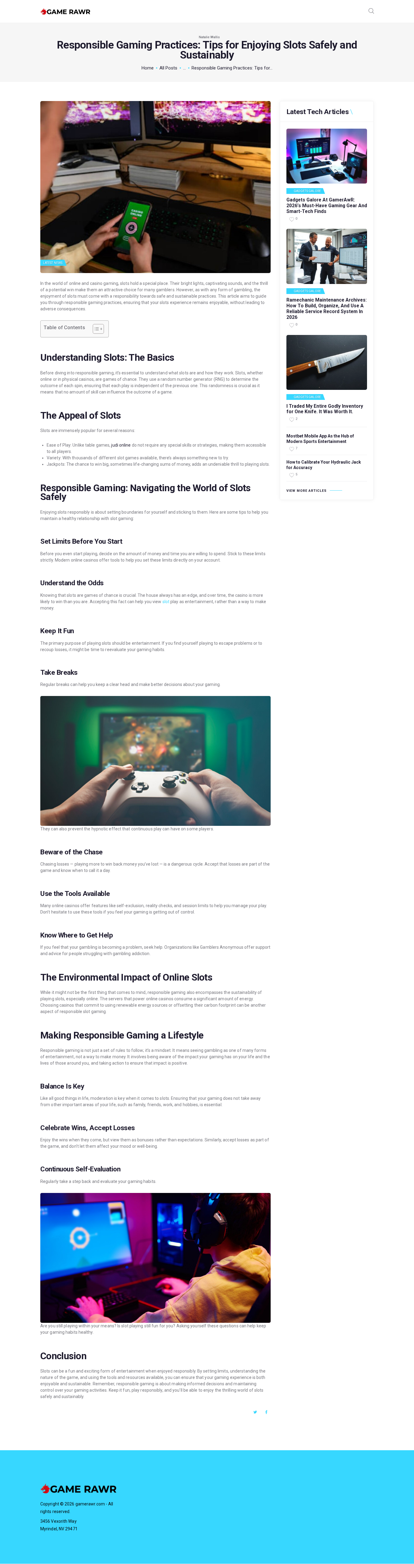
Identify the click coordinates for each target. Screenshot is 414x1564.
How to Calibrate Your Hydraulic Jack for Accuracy (323, 465)
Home (148, 68)
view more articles (306, 491)
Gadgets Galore (307, 191)
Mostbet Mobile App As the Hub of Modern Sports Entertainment (320, 439)
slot (165, 601)
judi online (121, 445)
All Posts (168, 68)
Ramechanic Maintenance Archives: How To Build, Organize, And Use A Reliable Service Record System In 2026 (326, 308)
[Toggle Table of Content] (95, 329)
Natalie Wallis (209, 37)
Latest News (52, 263)
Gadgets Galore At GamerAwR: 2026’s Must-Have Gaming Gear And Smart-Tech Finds (326, 205)
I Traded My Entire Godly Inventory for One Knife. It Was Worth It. (324, 409)
